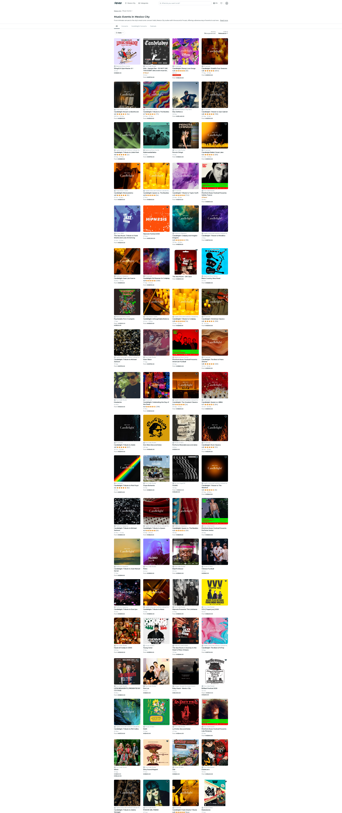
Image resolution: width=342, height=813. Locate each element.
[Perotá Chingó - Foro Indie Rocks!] (185, 135)
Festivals (153, 26)
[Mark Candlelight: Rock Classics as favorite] (226, 416)
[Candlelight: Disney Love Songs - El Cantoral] (185, 51)
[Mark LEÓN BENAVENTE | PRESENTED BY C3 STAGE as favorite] (138, 660)
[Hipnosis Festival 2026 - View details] (156, 218)
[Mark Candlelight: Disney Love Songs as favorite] (196, 40)
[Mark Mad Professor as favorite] (196, 540)
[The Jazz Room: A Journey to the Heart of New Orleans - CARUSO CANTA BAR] (185, 631)
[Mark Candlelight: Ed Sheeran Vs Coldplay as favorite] (167, 250)
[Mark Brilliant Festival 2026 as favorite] (226, 660)
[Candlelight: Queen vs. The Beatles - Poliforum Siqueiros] (185, 511)
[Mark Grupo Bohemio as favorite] (167, 457)
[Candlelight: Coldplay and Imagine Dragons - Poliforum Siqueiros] (185, 218)
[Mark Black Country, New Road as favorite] (226, 250)
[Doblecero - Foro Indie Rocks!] (215, 752)
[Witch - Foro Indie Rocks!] (127, 752)
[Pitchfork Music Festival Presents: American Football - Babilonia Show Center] (185, 342)
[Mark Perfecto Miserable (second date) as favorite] (196, 416)
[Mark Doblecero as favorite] (226, 741)
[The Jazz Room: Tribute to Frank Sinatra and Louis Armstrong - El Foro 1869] (127, 218)
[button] (128, 11)
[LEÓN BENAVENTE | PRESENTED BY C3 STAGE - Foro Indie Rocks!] (127, 671)
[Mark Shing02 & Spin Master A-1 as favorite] (138, 40)
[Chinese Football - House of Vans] (215, 552)
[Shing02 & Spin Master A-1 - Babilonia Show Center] (127, 51)
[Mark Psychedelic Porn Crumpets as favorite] (138, 290)
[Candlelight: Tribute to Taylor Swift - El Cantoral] (185, 176)
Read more (224, 20)
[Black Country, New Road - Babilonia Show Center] (215, 261)
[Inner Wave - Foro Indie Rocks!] (156, 342)
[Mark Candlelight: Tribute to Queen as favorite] (167, 500)
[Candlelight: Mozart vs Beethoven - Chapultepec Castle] (127, 95)
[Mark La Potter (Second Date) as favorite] (196, 700)
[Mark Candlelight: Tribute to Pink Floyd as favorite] (138, 457)
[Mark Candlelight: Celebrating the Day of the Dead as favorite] (167, 374)
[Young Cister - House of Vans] (156, 631)
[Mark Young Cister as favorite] (167, 619)
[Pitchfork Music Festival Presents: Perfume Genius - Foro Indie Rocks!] (215, 511)
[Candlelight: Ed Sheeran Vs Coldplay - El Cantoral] (156, 261)
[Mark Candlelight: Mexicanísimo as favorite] (138, 164)
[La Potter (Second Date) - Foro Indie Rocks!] (185, 712)
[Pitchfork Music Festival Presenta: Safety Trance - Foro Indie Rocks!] (215, 176)
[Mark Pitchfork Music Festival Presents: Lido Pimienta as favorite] (226, 700)
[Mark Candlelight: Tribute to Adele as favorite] (138, 416)
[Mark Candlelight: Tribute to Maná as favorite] (167, 581)
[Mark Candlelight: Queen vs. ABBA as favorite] (226, 374)
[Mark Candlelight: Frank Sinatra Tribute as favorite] (196, 781)
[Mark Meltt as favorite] (167, 700)
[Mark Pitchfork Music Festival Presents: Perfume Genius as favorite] (226, 500)
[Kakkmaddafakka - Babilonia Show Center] (156, 135)
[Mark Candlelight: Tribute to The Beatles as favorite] (167, 83)
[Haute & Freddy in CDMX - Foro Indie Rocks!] (127, 631)
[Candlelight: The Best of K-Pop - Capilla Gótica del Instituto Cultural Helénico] (215, 631)
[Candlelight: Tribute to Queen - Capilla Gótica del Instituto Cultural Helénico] (156, 511)
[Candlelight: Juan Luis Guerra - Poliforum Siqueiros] (127, 261)
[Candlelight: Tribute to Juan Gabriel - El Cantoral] (215, 95)
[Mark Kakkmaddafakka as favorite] (167, 124)
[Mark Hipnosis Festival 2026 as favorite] (167, 207)
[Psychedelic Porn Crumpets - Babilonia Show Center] (127, 302)
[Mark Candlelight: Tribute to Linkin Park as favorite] (138, 124)
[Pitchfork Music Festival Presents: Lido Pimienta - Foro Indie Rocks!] (215, 712)
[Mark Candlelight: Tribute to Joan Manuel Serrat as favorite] (138, 540)
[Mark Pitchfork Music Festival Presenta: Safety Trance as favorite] (226, 164)
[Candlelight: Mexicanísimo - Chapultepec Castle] (127, 176)
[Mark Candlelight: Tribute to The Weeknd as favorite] (226, 457)
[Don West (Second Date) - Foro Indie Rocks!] (156, 428)
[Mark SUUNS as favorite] (196, 457)
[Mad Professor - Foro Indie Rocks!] (185, 552)
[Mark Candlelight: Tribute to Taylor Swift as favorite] (196, 164)
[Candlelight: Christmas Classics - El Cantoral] (215, 302)
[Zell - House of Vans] (185, 752)
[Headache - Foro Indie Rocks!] (127, 385)
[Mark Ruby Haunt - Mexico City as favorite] (196, 660)
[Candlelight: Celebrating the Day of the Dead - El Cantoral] (156, 385)
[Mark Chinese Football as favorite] (226, 540)
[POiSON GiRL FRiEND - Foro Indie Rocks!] (156, 793)
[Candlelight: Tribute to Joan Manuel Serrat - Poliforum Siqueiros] (127, 552)
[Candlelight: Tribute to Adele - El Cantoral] (127, 428)
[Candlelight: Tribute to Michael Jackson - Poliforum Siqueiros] (127, 511)
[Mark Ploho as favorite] (167, 540)
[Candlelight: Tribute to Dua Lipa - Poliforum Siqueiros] (127, 592)
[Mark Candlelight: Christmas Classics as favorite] (226, 290)
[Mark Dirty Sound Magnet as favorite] (167, 741)
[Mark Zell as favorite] (196, 741)
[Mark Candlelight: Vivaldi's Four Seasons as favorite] (226, 40)
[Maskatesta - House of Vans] (215, 793)
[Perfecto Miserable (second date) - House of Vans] (185, 428)
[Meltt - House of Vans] (156, 712)
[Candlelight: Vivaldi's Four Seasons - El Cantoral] (215, 51)
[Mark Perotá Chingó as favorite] (196, 124)
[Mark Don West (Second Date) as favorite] (167, 416)
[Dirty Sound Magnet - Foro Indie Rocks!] (156, 752)
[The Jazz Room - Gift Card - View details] (185, 261)
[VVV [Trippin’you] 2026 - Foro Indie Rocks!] (215, 592)
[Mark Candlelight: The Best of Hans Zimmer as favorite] (226, 331)
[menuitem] (117, 26)
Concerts (124, 26)
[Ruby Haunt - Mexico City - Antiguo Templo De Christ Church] (185, 671)
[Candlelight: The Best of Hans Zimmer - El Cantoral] (215, 342)
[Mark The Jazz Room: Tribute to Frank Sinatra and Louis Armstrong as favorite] (138, 207)
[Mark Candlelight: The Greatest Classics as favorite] (196, 374)
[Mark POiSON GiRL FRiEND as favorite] (167, 781)
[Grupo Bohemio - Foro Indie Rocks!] (156, 468)
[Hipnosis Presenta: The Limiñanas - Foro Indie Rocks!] (185, 592)
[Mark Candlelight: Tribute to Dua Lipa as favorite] (138, 581)
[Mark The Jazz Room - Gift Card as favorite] (196, 250)
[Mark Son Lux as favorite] (167, 660)
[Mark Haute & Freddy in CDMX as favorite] (138, 619)
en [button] (216, 3)
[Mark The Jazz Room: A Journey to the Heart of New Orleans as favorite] (196, 619)
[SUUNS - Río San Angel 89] (185, 468)
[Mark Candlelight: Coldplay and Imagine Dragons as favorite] (196, 207)
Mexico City (117, 11)
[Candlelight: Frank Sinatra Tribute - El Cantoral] (185, 793)
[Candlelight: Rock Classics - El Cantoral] (215, 428)
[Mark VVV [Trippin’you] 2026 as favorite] (226, 581)
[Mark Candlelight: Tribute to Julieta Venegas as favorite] (138, 781)
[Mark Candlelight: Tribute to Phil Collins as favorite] (138, 700)
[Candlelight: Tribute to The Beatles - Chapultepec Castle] (156, 95)
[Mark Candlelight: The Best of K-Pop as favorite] (226, 619)
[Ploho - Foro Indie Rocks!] (156, 552)
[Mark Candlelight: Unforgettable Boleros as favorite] (167, 290)
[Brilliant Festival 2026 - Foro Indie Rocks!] (215, 671)
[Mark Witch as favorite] (138, 741)
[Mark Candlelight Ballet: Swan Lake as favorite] (226, 124)
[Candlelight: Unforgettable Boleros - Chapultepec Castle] (156, 302)
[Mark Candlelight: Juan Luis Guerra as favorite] (138, 250)
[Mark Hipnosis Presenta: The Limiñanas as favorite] (196, 581)
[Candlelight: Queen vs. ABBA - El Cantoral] (215, 385)
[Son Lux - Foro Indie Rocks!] (156, 671)
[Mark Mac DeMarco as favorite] (196, 83)
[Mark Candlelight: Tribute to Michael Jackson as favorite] (138, 331)
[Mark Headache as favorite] (138, 374)
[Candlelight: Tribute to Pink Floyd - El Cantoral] (127, 468)
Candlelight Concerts (139, 26)
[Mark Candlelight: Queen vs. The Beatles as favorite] (167, 164)
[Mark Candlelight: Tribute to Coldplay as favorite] (196, 290)
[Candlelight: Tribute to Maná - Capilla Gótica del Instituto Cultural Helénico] (156, 592)
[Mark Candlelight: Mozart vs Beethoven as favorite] (138, 83)
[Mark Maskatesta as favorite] (226, 781)
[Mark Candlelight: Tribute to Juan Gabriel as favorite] (226, 83)
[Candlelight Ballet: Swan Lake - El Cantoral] (215, 135)
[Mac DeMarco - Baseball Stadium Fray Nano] (185, 95)
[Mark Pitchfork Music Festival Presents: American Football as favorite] (196, 331)
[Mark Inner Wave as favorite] (167, 331)
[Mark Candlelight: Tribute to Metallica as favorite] (226, 207)
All (117, 26)
